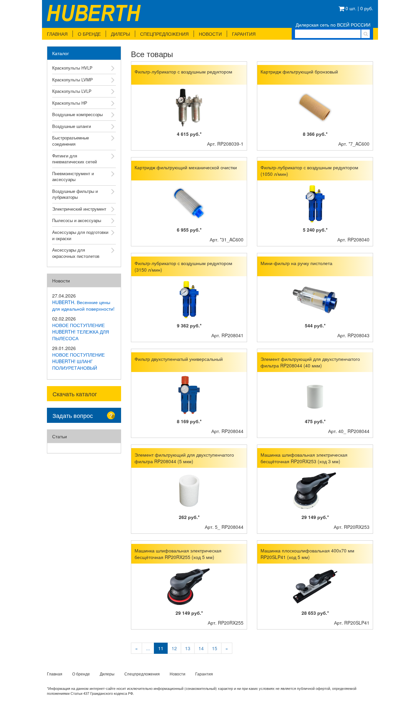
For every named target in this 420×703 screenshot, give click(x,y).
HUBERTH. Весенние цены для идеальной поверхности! (83, 305)
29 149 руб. (315, 517)
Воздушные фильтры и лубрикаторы (75, 194)
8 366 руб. (315, 134)
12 (174, 648)
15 (214, 648)
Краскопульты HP (69, 103)
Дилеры (120, 34)
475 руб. (315, 421)
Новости (210, 34)
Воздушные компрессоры (77, 114)
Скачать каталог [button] (74, 393)
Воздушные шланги (71, 126)
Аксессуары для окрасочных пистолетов (75, 253)
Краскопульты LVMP (72, 79)
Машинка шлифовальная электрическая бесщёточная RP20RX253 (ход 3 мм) (304, 458)
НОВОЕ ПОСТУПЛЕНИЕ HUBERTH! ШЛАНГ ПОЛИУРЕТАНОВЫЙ (78, 361)
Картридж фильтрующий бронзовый (299, 71)
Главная (57, 34)
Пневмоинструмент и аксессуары (73, 176)
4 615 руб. (189, 134)
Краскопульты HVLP (72, 68)
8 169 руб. (189, 421)
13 (187, 648)
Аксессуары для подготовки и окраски (80, 235)
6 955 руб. (189, 229)
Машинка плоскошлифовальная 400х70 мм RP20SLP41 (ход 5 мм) (307, 553)
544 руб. (315, 325)
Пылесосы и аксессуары (76, 220)
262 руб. (189, 517)
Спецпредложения (164, 34)
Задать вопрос (72, 415)
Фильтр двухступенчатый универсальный (179, 359)
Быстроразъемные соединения (70, 140)
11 (160, 648)
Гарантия (244, 34)
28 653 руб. (315, 613)
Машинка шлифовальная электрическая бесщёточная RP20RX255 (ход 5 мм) (178, 553)
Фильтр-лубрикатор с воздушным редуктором (183, 71)
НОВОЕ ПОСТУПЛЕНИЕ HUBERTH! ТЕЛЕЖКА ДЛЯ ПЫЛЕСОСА (80, 331)
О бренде (89, 34)
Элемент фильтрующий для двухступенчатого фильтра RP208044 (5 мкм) (184, 458)
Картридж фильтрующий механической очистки (186, 167)
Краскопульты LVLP (72, 91)
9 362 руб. (189, 325)
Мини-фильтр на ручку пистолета (296, 263)
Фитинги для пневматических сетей (74, 159)
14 (201, 648)
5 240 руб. (315, 229)
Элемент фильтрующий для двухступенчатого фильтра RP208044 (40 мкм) (310, 362)
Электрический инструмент (79, 209)
